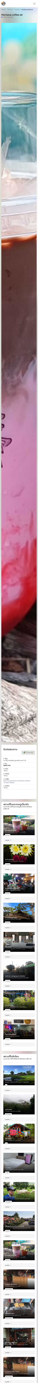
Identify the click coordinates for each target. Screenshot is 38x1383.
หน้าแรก (3, 10)
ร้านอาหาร (10, 10)
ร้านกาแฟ (17, 10)
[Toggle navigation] (34, 3)
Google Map (29, 752)
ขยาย (6, 739)
